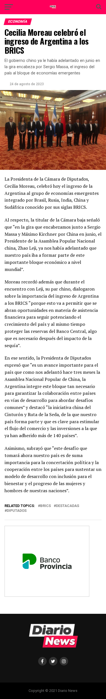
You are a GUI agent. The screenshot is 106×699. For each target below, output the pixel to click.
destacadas (67, 506)
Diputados (17, 511)
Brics (45, 506)
